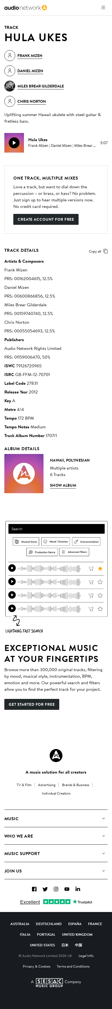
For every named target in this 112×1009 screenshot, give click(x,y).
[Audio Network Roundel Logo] (56, 755)
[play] (14, 142)
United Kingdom (77, 934)
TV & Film (24, 784)
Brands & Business (75, 784)
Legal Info (86, 955)
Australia (19, 923)
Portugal (46, 934)
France (95, 923)
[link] (25, 7)
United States (42, 945)
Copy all (95, 251)
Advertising (46, 784)
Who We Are (18, 836)
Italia (25, 934)
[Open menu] (103, 7)
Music (11, 819)
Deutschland (49, 923)
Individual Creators (56, 793)
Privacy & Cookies (36, 966)
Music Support (22, 853)
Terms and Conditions (73, 966)
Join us (13, 871)
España (75, 923)
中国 (78, 945)
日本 (65, 945)
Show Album (63, 485)
